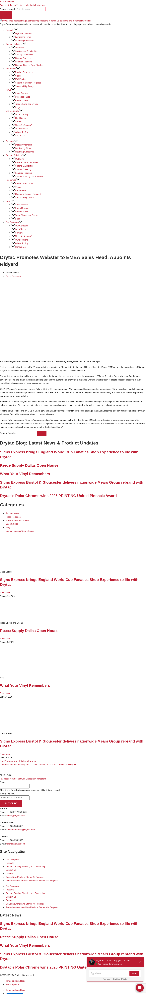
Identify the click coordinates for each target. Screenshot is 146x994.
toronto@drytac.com (16, 844)
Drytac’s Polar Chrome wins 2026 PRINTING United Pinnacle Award (58, 496)
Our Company (21, 114)
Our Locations (21, 128)
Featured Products (23, 61)
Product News (21, 100)
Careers (19, 121)
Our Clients (20, 118)
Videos (18, 76)
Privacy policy (12, 984)
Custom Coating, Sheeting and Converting (25, 866)
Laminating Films (23, 37)
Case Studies (21, 93)
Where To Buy (21, 132)
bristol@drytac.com (15, 815)
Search (3, 433)
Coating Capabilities (24, 54)
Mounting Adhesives (24, 40)
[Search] (6, 15)
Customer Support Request (28, 83)
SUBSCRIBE (11, 803)
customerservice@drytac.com (20, 829)
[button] (16, 30)
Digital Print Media (23, 33)
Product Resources (24, 72)
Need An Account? (23, 125)
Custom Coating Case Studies (29, 65)
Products (10, 863)
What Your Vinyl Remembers (25, 474)
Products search (8, 9)
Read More (5, 592)
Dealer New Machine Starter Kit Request (24, 877)
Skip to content (7, 1)
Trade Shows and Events (26, 104)
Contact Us (20, 135)
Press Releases (22, 97)
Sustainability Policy (24, 86)
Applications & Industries (26, 51)
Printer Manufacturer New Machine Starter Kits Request (32, 880)
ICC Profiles (20, 79)
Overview (19, 47)
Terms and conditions (16, 981)
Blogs (17, 107)
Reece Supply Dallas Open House (29, 465)
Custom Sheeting (23, 58)
